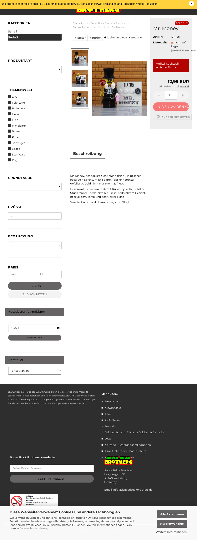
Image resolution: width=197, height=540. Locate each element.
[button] (159, 95)
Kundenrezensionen (93, 163)
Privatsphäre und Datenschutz (125, 451)
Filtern (35, 285)
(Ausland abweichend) (183, 50)
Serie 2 (13, 37)
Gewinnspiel (113, 408)
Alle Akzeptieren (172, 514)
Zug (14, 160)
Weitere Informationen (171, 532)
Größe (15, 207)
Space (16, 148)
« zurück (95, 37)
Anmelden (35, 337)
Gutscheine (112, 420)
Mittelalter (19, 125)
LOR (15, 120)
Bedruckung (20, 236)
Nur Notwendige (172, 523)
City (14, 97)
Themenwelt (20, 90)
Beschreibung (87, 153)
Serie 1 (12, 31)
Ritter (16, 137)
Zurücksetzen (35, 294)
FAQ (108, 414)
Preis (13, 267)
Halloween (19, 108)
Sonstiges (18, 143)
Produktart (20, 60)
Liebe (15, 114)
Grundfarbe (20, 178)
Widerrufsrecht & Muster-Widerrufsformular (134, 432)
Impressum (113, 401)
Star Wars (18, 154)
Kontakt (110, 426)
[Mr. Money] (119, 88)
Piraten (17, 131)
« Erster (80, 37)
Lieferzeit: (159, 42)
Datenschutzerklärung (34, 528)
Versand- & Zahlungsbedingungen (128, 445)
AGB (108, 438)
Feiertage (18, 102)
